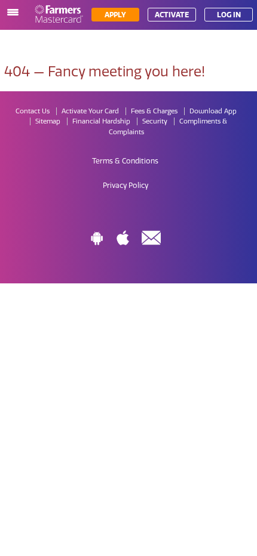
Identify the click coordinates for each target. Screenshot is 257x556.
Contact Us (33, 111)
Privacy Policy (125, 185)
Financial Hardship (101, 121)
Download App (213, 111)
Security (154, 121)
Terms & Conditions (125, 161)
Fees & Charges (154, 111)
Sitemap (47, 121)
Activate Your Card (90, 111)
